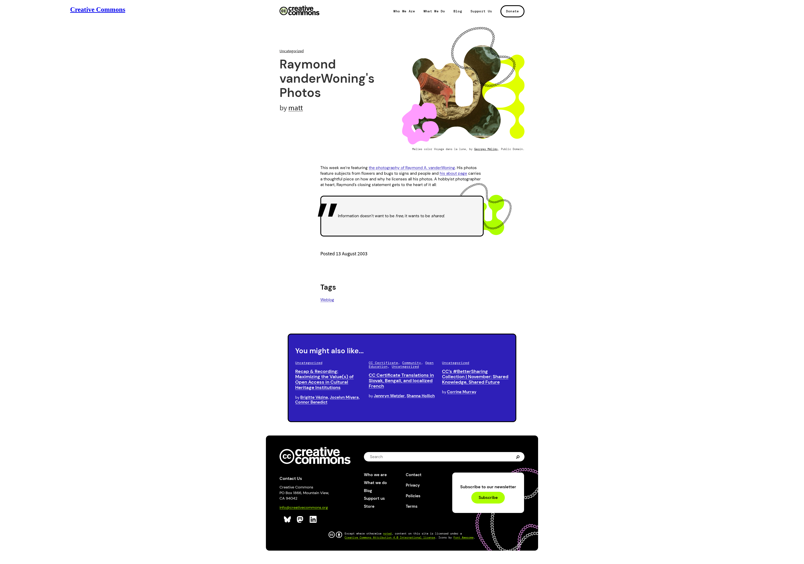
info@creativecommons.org (304, 507)
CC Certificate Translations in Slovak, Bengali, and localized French (401, 380)
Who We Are (404, 11)
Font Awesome (464, 537)
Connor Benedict (311, 402)
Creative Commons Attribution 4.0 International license (390, 537)
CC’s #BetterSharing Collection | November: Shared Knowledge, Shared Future (475, 376)
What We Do (434, 11)
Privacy (413, 485)
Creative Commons (300, 11)
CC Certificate (383, 363)
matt (295, 107)
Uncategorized (292, 50)
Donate (512, 11)
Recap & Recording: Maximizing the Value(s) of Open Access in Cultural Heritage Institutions (324, 379)
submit (518, 457)
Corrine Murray (461, 391)
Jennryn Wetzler (389, 395)
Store (369, 506)
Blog (458, 11)
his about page (453, 173)
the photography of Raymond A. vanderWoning (412, 167)
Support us (374, 498)
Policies (413, 495)
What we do (375, 482)
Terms (411, 506)
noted (387, 533)
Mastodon (300, 519)
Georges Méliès (486, 149)
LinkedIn (313, 519)
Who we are (375, 474)
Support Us (481, 11)
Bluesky (287, 519)
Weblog (327, 299)
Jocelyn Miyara (344, 397)
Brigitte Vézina (314, 397)
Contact (413, 474)
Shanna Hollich (421, 395)
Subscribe (488, 497)
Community (411, 363)
